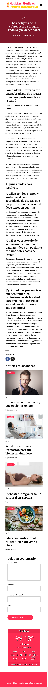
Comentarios (12, 562)
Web (9, 605)
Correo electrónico (15, 595)
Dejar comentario (29, 35)
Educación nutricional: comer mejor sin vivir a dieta (21, 541)
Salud (24, 18)
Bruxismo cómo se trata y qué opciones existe (23, 403)
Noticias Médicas (11, 683)
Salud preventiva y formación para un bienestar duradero (18, 450)
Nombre (11, 584)
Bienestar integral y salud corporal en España (23, 495)
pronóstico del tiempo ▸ (24, 664)
